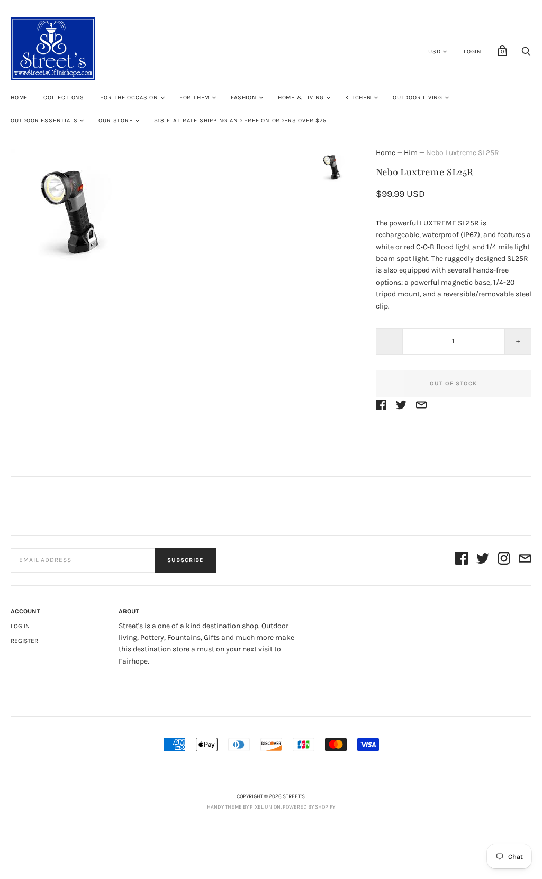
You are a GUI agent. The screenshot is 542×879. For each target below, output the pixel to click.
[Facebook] (461, 560)
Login (473, 51)
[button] (331, 166)
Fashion (244, 97)
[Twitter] (482, 560)
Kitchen (358, 97)
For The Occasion (129, 97)
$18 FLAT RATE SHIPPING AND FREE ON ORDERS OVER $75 (240, 120)
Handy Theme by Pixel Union (244, 807)
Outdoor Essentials (44, 120)
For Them (194, 97)
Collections (63, 97)
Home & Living (301, 97)
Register (24, 641)
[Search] (526, 54)
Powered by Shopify (309, 807)
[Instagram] (504, 560)
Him (411, 152)
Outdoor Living (417, 97)
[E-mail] (525, 560)
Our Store (115, 120)
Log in (20, 626)
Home (19, 97)
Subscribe (185, 560)
